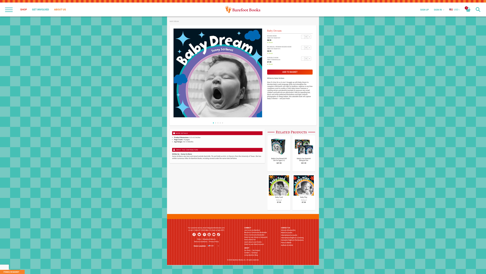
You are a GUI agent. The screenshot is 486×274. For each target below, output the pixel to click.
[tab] (217, 133)
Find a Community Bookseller (254, 235)
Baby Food (279, 197)
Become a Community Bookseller (255, 232)
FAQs (199, 239)
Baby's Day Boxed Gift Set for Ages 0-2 (279, 159)
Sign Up (424, 9)
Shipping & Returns (209, 239)
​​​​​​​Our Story (247, 250)
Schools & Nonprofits (288, 230)
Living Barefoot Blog (251, 255)
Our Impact (256, 250)
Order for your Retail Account (254, 244)
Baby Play (303, 197)
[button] (453, 9)
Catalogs (254, 253)
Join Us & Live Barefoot (252, 230)
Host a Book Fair (250, 240)
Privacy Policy (214, 242)
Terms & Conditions (200, 242)
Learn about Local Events (252, 242)
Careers (246, 253)
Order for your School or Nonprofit (255, 237)
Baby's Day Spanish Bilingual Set (304, 159)
